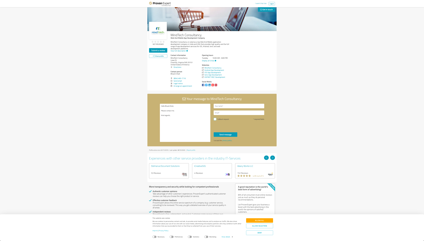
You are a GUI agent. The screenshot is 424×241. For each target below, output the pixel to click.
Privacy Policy (163, 231)
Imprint (155, 231)
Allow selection (259, 226)
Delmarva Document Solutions (165, 165)
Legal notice (178, 83)
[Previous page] (266, 158)
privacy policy (227, 140)
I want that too (260, 3)
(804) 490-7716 (180, 78)
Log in (272, 4)
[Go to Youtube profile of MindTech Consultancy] (213, 86)
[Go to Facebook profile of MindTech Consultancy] (203, 86)
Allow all (259, 220)
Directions (177, 67)
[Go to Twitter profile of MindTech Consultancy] (206, 86)
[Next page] (272, 158)
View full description (178, 51)
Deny (259, 232)
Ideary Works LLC (245, 165)
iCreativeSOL (200, 165)
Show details (226, 237)
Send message (225, 134)
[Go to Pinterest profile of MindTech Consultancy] (216, 86)
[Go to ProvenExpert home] (160, 4)
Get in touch (267, 9)
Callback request (223, 119)
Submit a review (158, 50)
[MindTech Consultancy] (158, 30)
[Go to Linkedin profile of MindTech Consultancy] (210, 86)
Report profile (191, 150)
